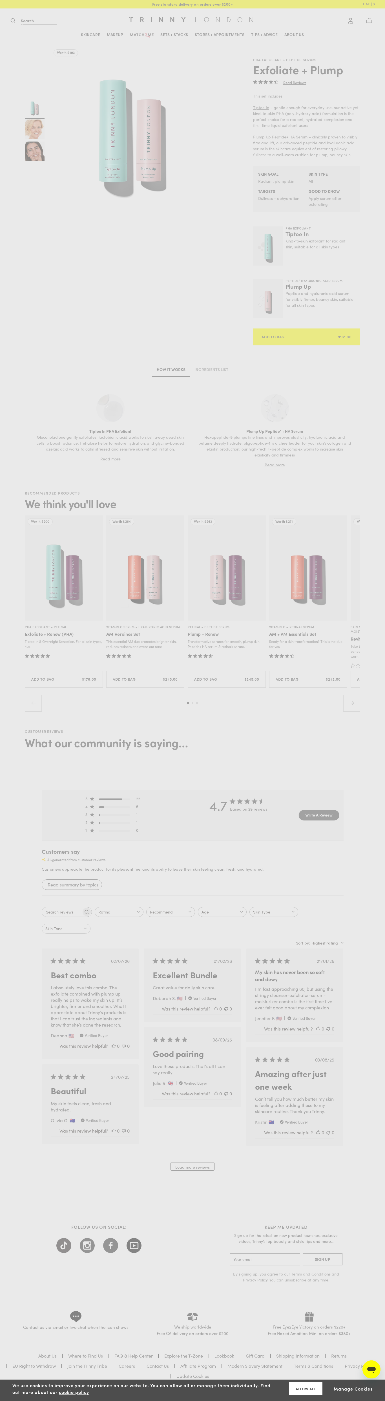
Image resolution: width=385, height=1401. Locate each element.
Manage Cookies (353, 1388)
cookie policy (74, 1392)
